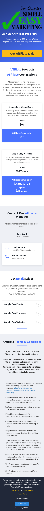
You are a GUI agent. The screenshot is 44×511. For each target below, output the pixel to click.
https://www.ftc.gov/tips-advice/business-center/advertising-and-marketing (22, 390)
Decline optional (22, 498)
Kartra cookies (28, 490)
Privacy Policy (22, 494)
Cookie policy (16, 490)
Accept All (22, 504)
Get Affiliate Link (22, 53)
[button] (38, 304)
